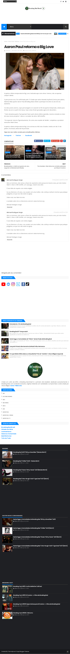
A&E (4, 393)
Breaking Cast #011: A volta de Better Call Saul (27, 586)
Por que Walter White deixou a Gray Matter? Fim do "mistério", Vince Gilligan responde (36, 354)
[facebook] (61, 1)
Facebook (28, 135)
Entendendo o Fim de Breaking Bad (20, 324)
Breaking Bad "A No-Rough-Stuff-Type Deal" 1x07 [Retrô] (31, 479)
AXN (4, 409)
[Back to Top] (68, 652)
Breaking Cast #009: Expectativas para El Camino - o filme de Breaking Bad (36, 604)
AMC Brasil (6, 402)
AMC (4, 399)
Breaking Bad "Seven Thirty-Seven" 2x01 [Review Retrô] (30, 470)
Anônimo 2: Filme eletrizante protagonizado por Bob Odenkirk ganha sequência (34, 155)
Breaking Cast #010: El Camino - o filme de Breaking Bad (30, 595)
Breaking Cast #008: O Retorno (23, 613)
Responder (9, 207)
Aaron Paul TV (6, 418)
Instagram (7, 135)
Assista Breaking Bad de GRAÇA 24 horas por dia (27, 34)
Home (5, 41)
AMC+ (4, 406)
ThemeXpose (11, 651)
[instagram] (66, 1)
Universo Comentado (8, 434)
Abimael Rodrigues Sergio (15, 180)
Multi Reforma (6, 436)
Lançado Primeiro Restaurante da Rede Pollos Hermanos (27, 346)
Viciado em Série (7, 429)
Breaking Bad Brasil (8, 427)
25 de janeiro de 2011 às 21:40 (60, 180)
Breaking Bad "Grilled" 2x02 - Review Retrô (26, 461)
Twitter (18, 135)
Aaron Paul (11, 41)
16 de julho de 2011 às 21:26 (61, 212)
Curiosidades (53, 33)
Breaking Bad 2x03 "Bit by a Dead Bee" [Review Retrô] (29, 452)
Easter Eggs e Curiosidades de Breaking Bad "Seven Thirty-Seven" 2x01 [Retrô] (37, 537)
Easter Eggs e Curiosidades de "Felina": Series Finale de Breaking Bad (31, 339)
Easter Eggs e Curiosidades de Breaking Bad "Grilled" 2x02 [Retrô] (33, 528)
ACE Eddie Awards (7, 396)
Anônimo (28, 150)
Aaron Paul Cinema (8, 415)
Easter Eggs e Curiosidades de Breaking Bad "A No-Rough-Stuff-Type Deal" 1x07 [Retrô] (40, 546)
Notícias (17, 41)
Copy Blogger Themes (22, 651)
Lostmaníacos (6, 431)
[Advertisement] (35, 18)
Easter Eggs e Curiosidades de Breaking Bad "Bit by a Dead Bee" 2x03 (34, 519)
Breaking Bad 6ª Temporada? (19, 331)
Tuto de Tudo (6, 438)
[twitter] (63, 1)
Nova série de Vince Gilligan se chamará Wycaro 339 (54, 156)
